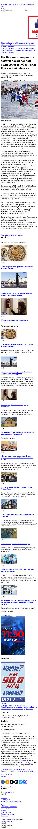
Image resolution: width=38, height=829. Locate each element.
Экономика (12, 43)
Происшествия (21, 43)
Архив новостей (6, 774)
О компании (26, 707)
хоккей (20, 235)
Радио (3, 707)
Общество (4, 43)
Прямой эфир (21, 705)
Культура (32, 45)
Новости (4, 4)
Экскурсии (29, 709)
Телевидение (11, 4)
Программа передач (18, 709)
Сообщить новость (7, 821)
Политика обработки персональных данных (16, 769)
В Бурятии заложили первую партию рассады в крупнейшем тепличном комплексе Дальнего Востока (18, 602)
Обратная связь (6, 709)
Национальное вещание (13, 707)
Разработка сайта (7, 787)
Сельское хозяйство (21, 45)
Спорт (12, 45)
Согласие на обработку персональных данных (17, 771)
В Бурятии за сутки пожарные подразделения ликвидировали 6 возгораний (17, 433)
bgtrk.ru (23, 760)
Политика (10, 47)
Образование (5, 45)
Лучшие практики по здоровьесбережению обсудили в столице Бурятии (16, 294)
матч (15, 235)
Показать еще (5, 615)
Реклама (34, 707)
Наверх (3, 703)
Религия (3, 47)
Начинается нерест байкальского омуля (15, 544)
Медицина (30, 43)
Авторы (3, 776)
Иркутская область (7, 235)
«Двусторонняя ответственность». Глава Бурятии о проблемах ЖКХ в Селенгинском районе (17, 458)
